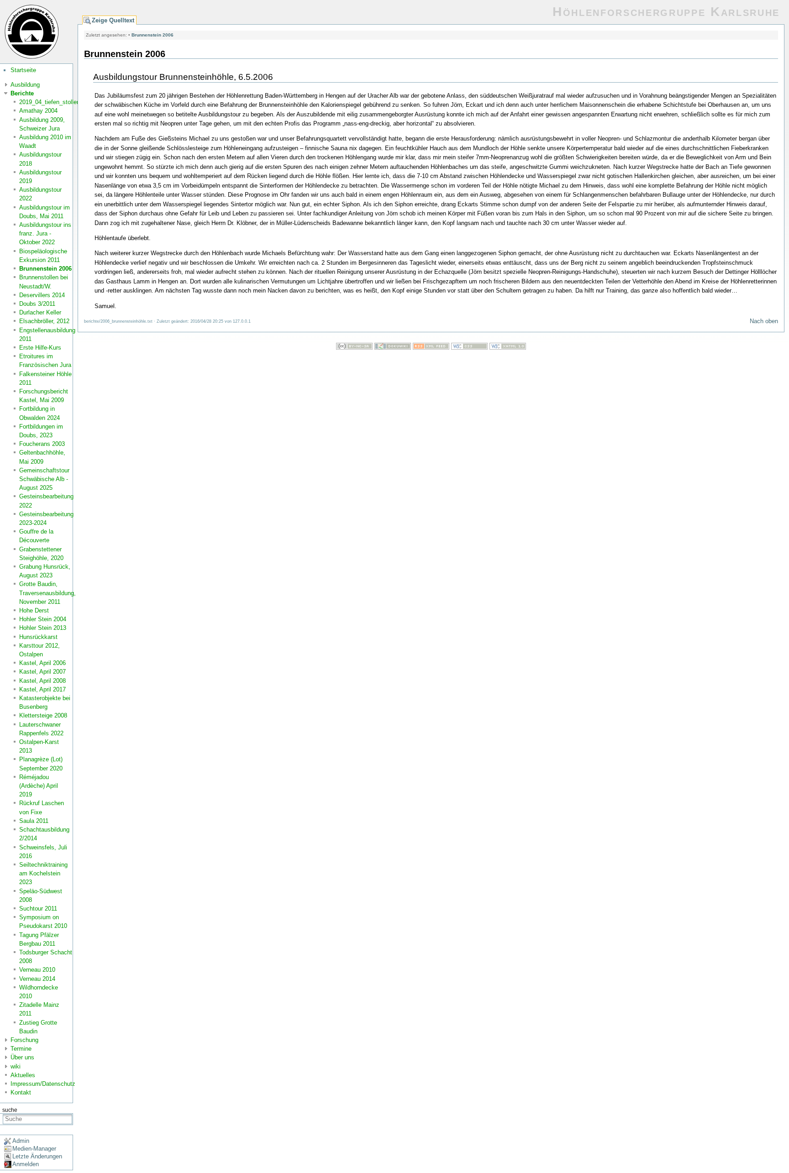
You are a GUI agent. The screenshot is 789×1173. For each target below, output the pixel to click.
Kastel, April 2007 (42, 671)
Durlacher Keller (40, 312)
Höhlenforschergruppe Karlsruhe (666, 12)
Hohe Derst (34, 610)
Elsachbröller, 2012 (44, 321)
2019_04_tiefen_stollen (49, 102)
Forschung (24, 1040)
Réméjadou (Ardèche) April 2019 (38, 786)
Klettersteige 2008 (43, 715)
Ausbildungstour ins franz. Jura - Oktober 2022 (45, 233)
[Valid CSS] (469, 347)
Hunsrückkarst (38, 637)
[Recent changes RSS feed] (431, 347)
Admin (20, 1140)
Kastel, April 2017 (42, 689)
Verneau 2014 (37, 978)
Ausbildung (25, 84)
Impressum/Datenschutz (43, 1083)
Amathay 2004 (38, 110)
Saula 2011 (33, 820)
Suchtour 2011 (38, 908)
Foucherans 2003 (42, 443)
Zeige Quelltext (113, 20)
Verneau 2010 (37, 969)
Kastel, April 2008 (42, 680)
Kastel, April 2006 (42, 663)
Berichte (22, 93)
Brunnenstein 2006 (45, 268)
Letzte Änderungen (37, 1156)
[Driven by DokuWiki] (392, 347)
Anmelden (25, 1164)
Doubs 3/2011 (37, 303)
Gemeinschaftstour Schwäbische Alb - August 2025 (44, 479)
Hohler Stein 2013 (42, 627)
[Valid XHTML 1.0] (507, 347)
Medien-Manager (34, 1148)
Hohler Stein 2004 (42, 619)
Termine (21, 1048)
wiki (16, 1066)
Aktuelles (23, 1075)
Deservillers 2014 (42, 295)
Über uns (22, 1057)
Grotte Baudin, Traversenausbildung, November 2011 (47, 593)
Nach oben (764, 321)
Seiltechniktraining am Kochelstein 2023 (43, 873)
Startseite (23, 70)
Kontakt (21, 1092)
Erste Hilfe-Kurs (40, 347)
